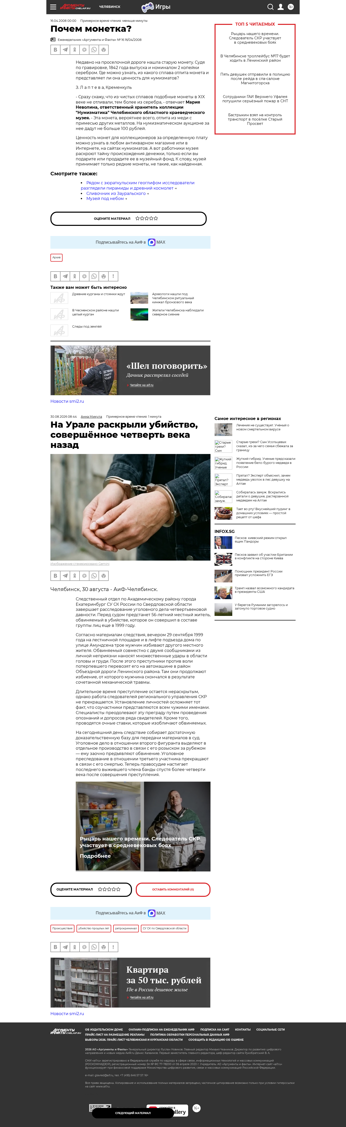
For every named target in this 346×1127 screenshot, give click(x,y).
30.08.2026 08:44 (63, 416)
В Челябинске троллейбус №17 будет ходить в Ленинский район (255, 58)
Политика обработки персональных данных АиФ (189, 1034)
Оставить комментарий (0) (173, 889)
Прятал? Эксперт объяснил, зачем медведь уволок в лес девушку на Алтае (263, 479)
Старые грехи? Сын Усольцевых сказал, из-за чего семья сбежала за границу (264, 446)
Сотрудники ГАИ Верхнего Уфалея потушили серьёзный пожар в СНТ (255, 99)
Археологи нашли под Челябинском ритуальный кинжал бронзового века (173, 298)
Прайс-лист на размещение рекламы (114, 1034)
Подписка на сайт (214, 1029)
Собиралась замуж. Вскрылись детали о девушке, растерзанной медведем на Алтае (262, 496)
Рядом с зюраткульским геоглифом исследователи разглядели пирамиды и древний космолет (138, 185)
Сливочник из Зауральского (116, 193)
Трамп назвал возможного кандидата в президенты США (264, 590)
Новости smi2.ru (67, 401)
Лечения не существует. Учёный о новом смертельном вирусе (262, 427)
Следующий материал (133, 1113)
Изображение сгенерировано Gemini (79, 564)
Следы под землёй (87, 326)
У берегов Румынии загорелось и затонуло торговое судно (261, 606)
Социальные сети (270, 1029)
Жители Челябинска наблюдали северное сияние (178, 312)
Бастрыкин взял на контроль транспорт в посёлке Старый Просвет (255, 119)
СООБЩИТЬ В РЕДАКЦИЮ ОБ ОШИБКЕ (216, 1039)
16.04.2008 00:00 (63, 21)
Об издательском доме (104, 1029)
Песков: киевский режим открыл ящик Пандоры (261, 539)
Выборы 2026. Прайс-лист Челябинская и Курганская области (134, 1039)
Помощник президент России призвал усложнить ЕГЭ (258, 573)
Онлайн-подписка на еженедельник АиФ (162, 1029)
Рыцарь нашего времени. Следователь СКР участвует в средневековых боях (255, 38)
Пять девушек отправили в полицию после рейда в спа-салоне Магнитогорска (255, 78)
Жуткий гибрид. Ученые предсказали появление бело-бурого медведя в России (265, 463)
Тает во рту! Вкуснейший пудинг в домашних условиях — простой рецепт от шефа (263, 513)
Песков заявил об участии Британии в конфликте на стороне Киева (264, 556)
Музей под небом (105, 198)
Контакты (243, 1029)
